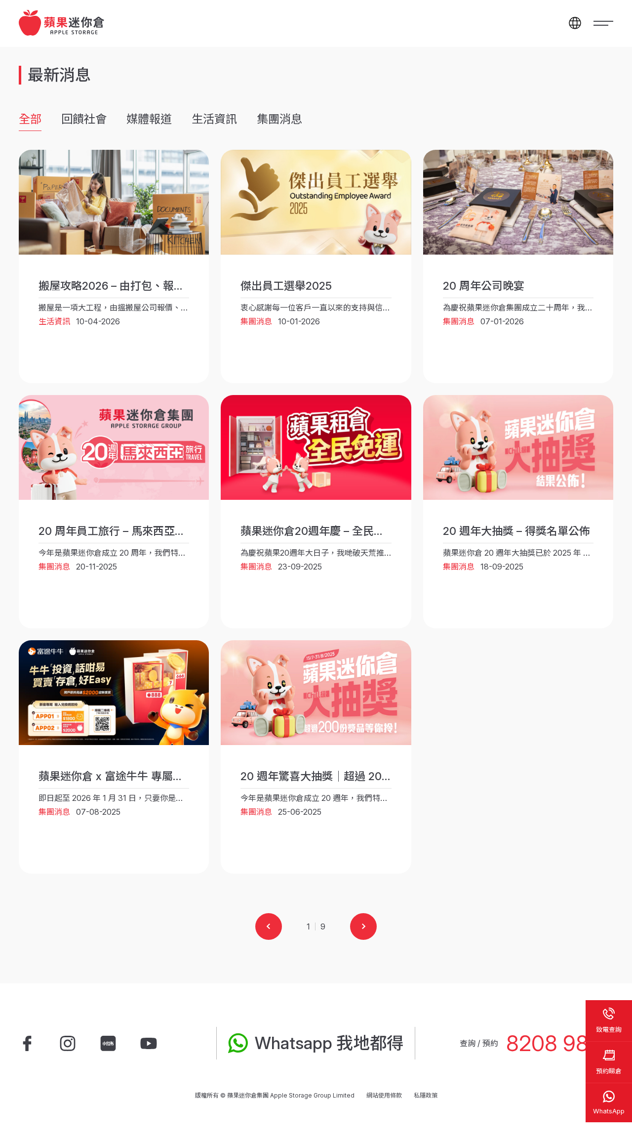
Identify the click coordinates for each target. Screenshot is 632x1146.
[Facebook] (27, 1043)
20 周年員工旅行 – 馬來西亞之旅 (118, 531)
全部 (30, 119)
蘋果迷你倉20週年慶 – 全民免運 (317, 531)
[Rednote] (108, 1043)
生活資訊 (214, 119)
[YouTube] (148, 1043)
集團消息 (279, 119)
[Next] (363, 926)
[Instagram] (67, 1043)
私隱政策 (425, 1095)
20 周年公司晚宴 (483, 285)
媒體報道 (149, 119)
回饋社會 (84, 119)
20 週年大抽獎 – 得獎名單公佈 (516, 531)
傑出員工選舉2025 (286, 285)
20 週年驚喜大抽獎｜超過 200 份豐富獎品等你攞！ (364, 776)
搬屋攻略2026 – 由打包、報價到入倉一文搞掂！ (155, 285)
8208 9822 (559, 1043)
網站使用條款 (384, 1095)
